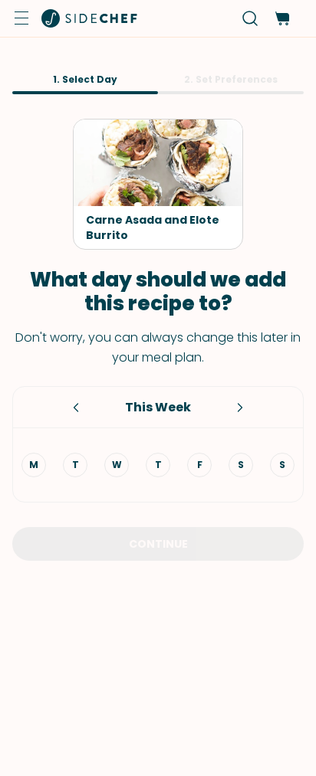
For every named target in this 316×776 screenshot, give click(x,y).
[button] (21, 18)
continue (158, 544)
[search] (250, 18)
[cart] (281, 18)
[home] (89, 18)
